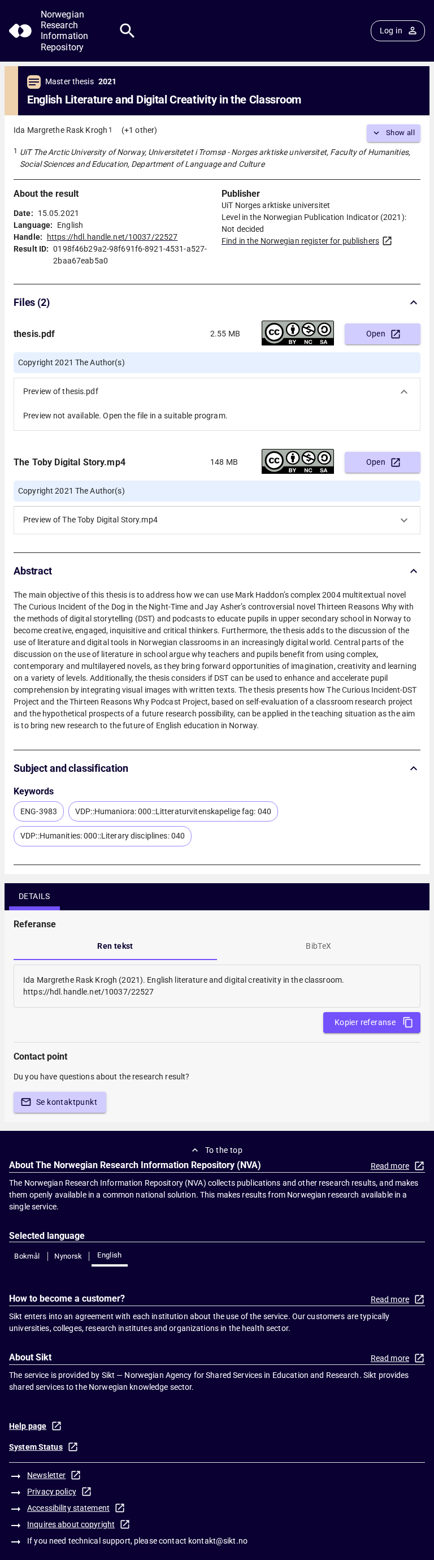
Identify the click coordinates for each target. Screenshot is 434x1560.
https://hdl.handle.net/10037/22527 (112, 236)
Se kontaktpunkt (66, 1102)
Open (376, 333)
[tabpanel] (217, 986)
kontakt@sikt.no (218, 1540)
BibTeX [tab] (318, 945)
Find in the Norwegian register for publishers (300, 240)
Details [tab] (34, 896)
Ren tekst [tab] (115, 945)
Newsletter (46, 1475)
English (109, 1255)
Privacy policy (51, 1491)
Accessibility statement (68, 1508)
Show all (400, 132)
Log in (391, 30)
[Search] (127, 31)
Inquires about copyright (71, 1524)
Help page (27, 1426)
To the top (223, 1150)
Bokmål (27, 1256)
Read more (390, 1165)
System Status (36, 1446)
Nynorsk (68, 1256)
